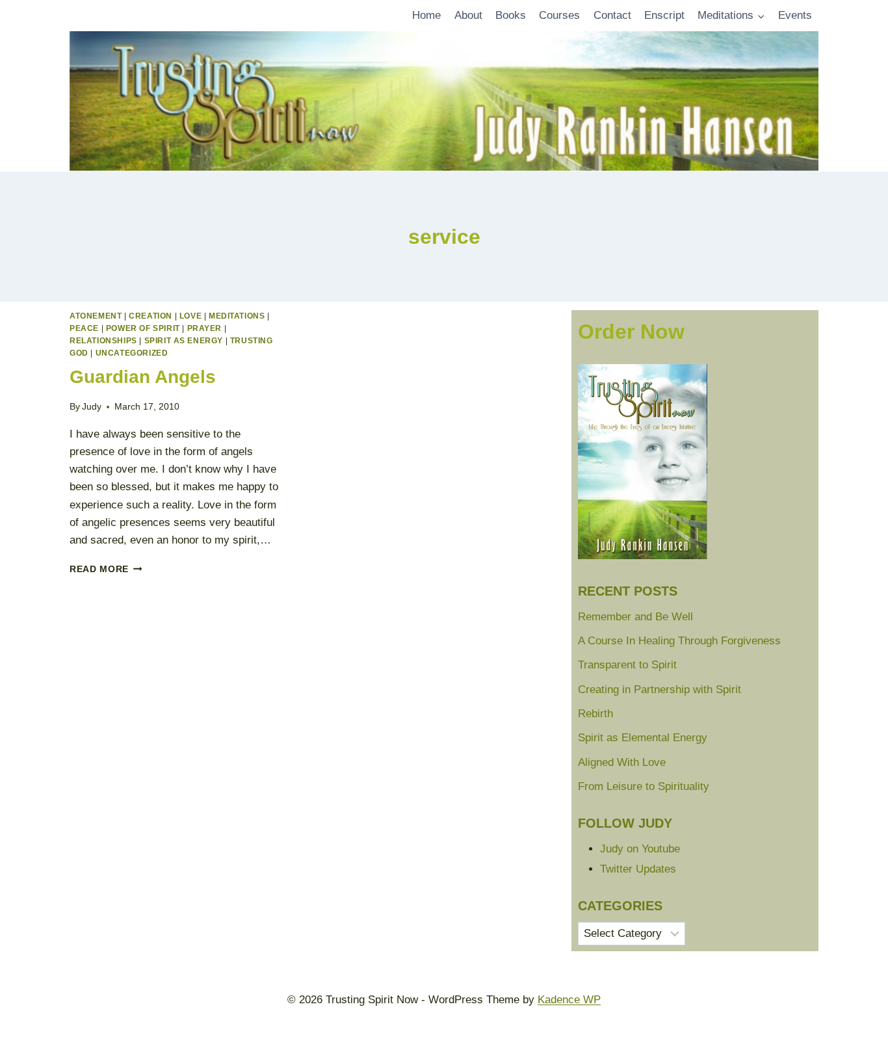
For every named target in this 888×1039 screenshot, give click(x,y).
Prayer (204, 328)
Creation (150, 316)
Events (795, 15)
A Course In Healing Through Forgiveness (679, 641)
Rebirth (595, 713)
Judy (91, 407)
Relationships (103, 340)
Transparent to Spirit (627, 665)
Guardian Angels (143, 377)
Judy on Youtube (640, 849)
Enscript (664, 15)
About (468, 15)
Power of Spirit (143, 328)
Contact (612, 15)
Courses (559, 15)
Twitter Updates (638, 869)
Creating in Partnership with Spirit (659, 689)
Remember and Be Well (635, 617)
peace (84, 328)
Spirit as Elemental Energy (642, 737)
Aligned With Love (622, 762)
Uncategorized (132, 353)
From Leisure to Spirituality (643, 786)
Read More (106, 569)
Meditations (237, 316)
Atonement (96, 316)
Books (510, 15)
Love (190, 316)
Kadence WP (569, 999)
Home (426, 15)
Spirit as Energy (184, 340)
